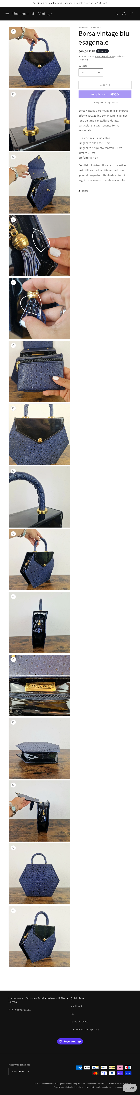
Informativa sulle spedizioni (98, 1087)
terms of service (79, 1021)
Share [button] (85, 190)
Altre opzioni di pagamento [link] (105, 102)
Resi (73, 1013)
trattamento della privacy (85, 1029)
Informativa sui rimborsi (94, 1083)
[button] (7, 13)
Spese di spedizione (104, 56)
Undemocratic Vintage (52, 1083)
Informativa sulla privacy (120, 1083)
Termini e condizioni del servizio (68, 1087)
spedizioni (76, 1006)
